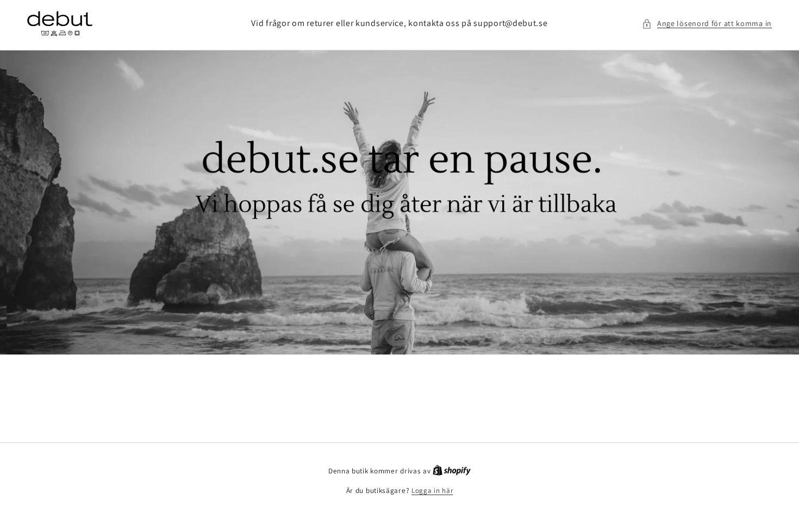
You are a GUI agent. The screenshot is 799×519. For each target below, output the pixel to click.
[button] (707, 23)
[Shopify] (452, 471)
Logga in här (432, 490)
